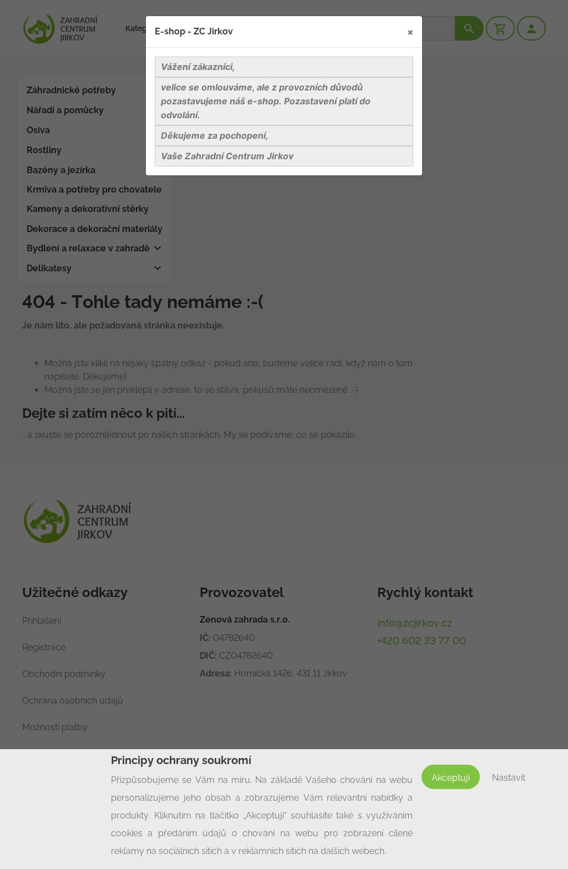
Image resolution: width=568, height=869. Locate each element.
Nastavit (508, 777)
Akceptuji (451, 777)
